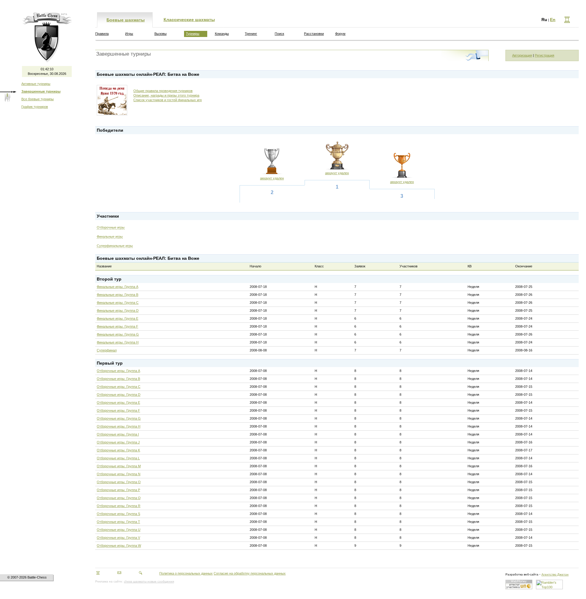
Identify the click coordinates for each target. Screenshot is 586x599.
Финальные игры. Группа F (117, 326)
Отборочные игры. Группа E (118, 402)
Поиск (279, 33)
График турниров (34, 106)
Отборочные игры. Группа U (118, 529)
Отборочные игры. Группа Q (119, 498)
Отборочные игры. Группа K (118, 450)
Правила (102, 33)
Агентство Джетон (555, 574)
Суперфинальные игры (115, 246)
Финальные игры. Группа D (118, 310)
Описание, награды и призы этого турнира (166, 95)
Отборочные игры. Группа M (119, 466)
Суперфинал (107, 350)
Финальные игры (110, 236)
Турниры (192, 33)
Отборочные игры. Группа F (118, 410)
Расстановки (314, 33)
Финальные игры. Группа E (117, 318)
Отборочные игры (111, 227)
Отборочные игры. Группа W (119, 545)
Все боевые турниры (37, 99)
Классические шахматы (189, 19)
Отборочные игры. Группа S (118, 514)
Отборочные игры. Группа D (118, 394)
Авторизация (522, 55)
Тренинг (251, 33)
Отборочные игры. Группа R (118, 506)
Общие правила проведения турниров (163, 91)
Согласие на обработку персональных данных (250, 573)
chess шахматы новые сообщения (149, 581)
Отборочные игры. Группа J (118, 442)
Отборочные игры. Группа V (118, 537)
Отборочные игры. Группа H (118, 426)
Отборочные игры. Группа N (118, 474)
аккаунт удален (272, 178)
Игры (129, 33)
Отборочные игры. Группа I (118, 434)
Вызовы (160, 33)
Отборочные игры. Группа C (118, 386)
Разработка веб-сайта (521, 574)
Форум (340, 33)
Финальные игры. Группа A (117, 286)
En (552, 19)
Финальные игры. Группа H (118, 342)
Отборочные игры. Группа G (119, 418)
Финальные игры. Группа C (118, 302)
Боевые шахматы (126, 19)
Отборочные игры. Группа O (119, 482)
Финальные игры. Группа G (118, 334)
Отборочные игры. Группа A (118, 371)
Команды (222, 33)
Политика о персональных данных (186, 573)
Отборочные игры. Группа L (118, 458)
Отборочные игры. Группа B (118, 378)
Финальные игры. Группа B (117, 294)
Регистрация (544, 55)
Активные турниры (35, 84)
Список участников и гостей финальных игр (167, 100)
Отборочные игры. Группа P (118, 490)
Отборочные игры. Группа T (118, 522)
